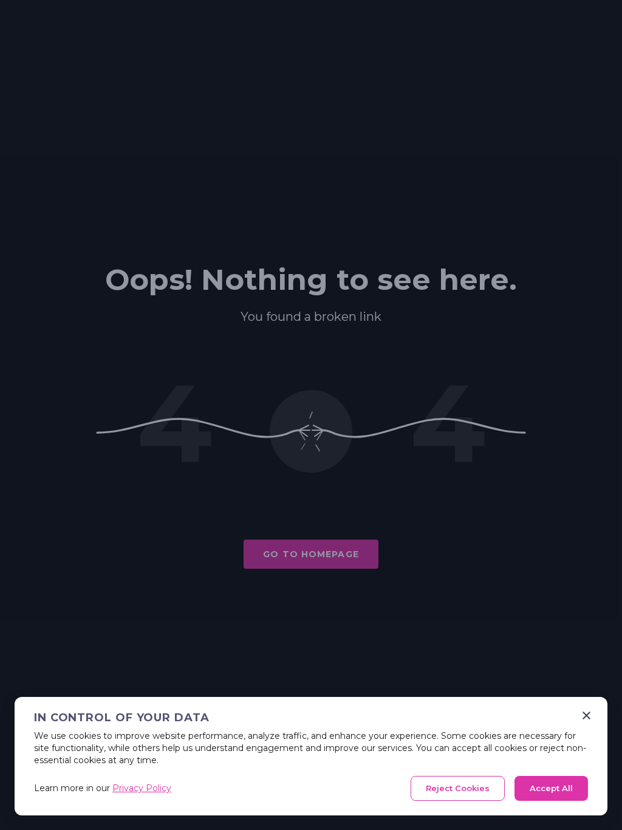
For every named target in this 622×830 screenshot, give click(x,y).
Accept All (551, 788)
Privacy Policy (141, 788)
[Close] (586, 715)
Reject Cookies (458, 788)
